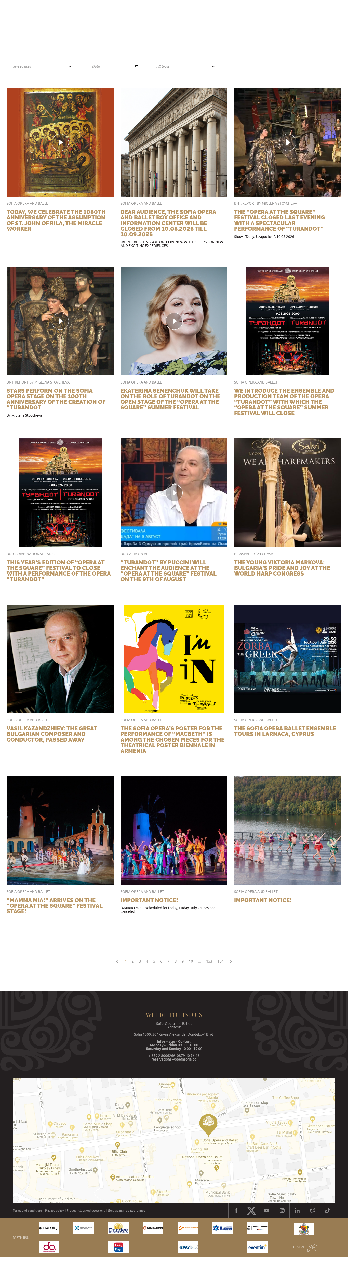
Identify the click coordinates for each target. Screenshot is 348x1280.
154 (220, 961)
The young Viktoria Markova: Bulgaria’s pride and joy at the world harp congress (282, 568)
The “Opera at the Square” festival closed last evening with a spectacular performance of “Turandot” (279, 220)
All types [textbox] (162, 66)
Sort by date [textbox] (22, 66)
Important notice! (149, 900)
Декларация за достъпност (127, 1210)
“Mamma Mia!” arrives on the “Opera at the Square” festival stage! (54, 906)
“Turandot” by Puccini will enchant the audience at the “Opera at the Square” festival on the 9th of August (168, 570)
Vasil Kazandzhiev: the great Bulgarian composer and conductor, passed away (52, 734)
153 (209, 961)
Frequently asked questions (86, 1210)
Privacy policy (54, 1210)
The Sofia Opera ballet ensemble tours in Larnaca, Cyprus (285, 731)
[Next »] (231, 960)
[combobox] (41, 66)
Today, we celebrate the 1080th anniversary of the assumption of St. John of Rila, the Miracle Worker (56, 220)
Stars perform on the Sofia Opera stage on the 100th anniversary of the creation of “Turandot (56, 399)
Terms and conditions (27, 1210)
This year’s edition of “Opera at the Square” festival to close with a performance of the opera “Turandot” (59, 570)
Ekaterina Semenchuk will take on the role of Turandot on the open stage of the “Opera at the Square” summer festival (170, 399)
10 (191, 961)
